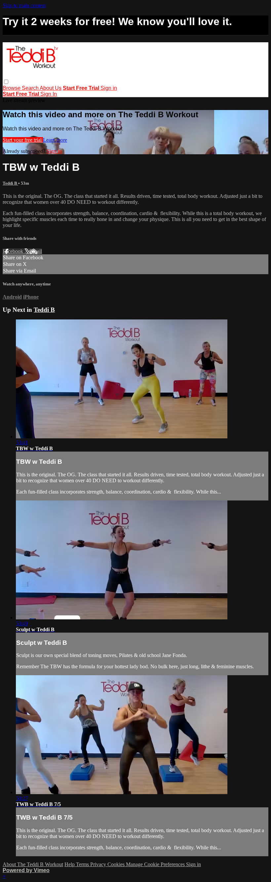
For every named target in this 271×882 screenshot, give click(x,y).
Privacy (98, 864)
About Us (50, 88)
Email (36, 251)
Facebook (13, 251)
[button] (6, 82)
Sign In (48, 94)
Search (31, 88)
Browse (12, 88)
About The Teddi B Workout (33, 864)
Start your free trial (23, 140)
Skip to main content (24, 5)
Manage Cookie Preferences (156, 864)
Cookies (116, 864)
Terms (83, 864)
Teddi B (10, 183)
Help (70, 864)
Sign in (108, 88)
